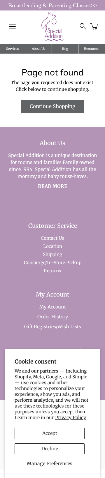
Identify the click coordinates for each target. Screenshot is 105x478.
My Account (52, 307)
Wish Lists (69, 326)
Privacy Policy (70, 417)
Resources (91, 49)
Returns (52, 271)
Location (52, 246)
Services (12, 49)
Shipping (52, 254)
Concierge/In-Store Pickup (52, 262)
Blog (65, 49)
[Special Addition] (52, 26)
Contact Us (52, 238)
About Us (38, 49)
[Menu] (12, 26)
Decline (49, 448)
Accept (49, 433)
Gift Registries (40, 326)
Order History (52, 317)
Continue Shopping (52, 106)
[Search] (83, 26)
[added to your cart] (94, 26)
